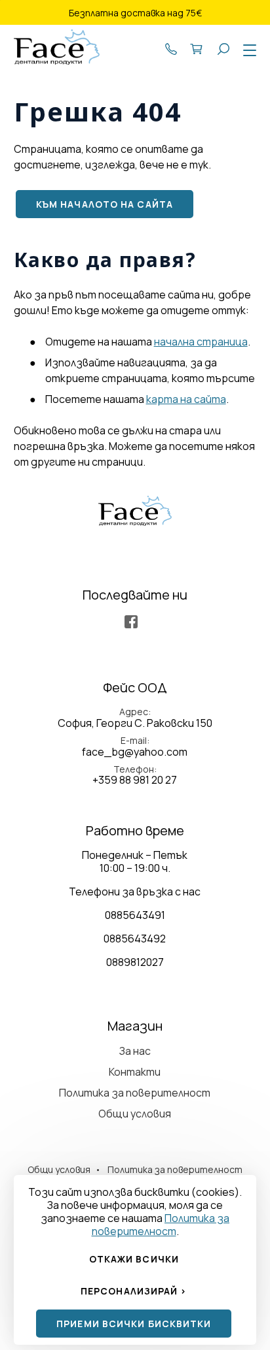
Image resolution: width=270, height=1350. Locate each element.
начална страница (201, 341)
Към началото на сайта (104, 204)
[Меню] (247, 51)
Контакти (135, 1072)
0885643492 (135, 938)
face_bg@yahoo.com (134, 752)
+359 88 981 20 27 (171, 48)
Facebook (131, 622)
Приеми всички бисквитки (133, 1323)
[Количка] (197, 48)
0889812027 (135, 962)
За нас (135, 1051)
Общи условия (134, 1113)
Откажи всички (134, 1259)
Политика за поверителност (134, 1092)
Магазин (135, 1026)
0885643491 (135, 915)
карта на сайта (186, 399)
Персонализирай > (134, 1291)
